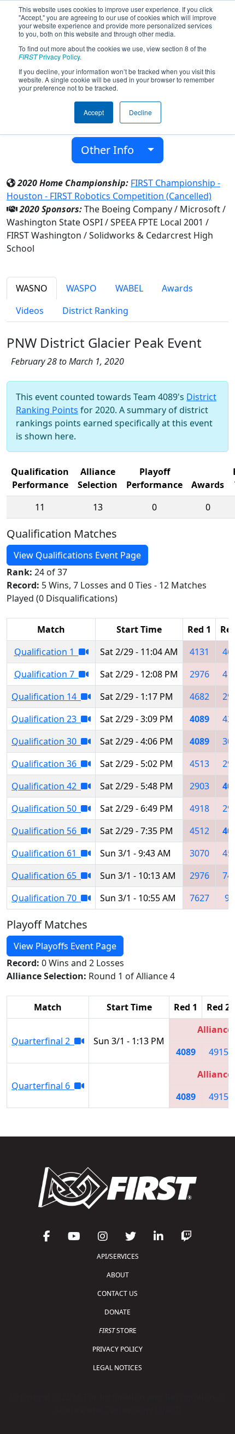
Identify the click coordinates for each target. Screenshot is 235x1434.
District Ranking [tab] (95, 311)
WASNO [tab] (32, 288)
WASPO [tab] (81, 288)
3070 (199, 853)
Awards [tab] (177, 288)
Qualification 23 (46, 719)
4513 (199, 764)
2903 (199, 786)
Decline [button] (140, 112)
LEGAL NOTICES (117, 1367)
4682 (199, 697)
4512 (199, 831)
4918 (199, 808)
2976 (199, 674)
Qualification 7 (46, 674)
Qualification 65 (46, 876)
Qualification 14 (46, 697)
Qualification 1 (46, 652)
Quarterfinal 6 (42, 1086)
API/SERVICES (118, 1256)
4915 (218, 1052)
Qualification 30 (46, 741)
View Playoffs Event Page (65, 946)
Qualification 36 (46, 764)
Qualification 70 (46, 898)
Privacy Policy (49, 56)
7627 (199, 898)
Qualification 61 (46, 853)
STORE (118, 1330)
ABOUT (118, 1275)
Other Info (111, 149)
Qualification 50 (46, 808)
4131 (199, 652)
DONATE (117, 1312)
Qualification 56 (46, 831)
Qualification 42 (46, 786)
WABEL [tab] (129, 288)
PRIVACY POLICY (117, 1349)
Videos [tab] (30, 311)
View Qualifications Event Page (77, 555)
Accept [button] (94, 112)
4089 (199, 719)
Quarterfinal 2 (42, 1041)
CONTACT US (117, 1293)
